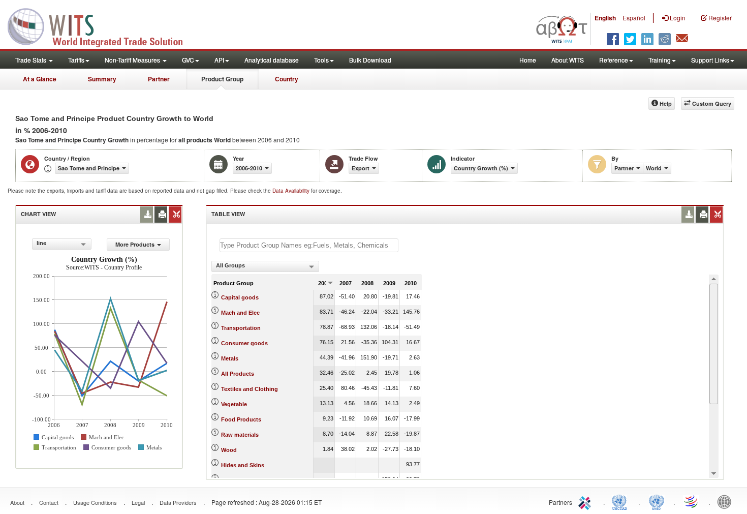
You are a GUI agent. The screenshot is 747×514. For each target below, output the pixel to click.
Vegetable (234, 404)
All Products (237, 374)
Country (286, 78)
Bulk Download (370, 59)
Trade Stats (31, 59)
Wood (229, 450)
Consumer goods (244, 343)
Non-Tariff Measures (133, 59)
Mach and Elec (240, 313)
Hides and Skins (242, 465)
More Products (134, 244)
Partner (159, 78)
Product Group (222, 78)
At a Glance (39, 78)
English (605, 17)
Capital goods (240, 297)
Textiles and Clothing (249, 389)
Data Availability (291, 190)
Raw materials (240, 435)
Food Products (241, 419)
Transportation (241, 328)
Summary (102, 78)
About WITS (567, 59)
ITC (586, 501)
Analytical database (271, 59)
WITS (101, 25)
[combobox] (61, 244)
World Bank (727, 501)
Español (633, 17)
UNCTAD (621, 501)
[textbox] (309, 245)
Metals (229, 358)
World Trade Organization (691, 501)
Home (527, 59)
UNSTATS (656, 501)
